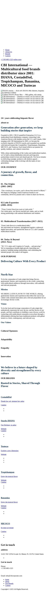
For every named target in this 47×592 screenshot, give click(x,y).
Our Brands (9, 583)
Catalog (3, 405)
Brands (7, 54)
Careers (7, 56)
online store (17, 59)
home (7, 579)
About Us (8, 52)
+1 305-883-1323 (7, 59)
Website (3, 429)
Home (7, 50)
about (7, 581)
